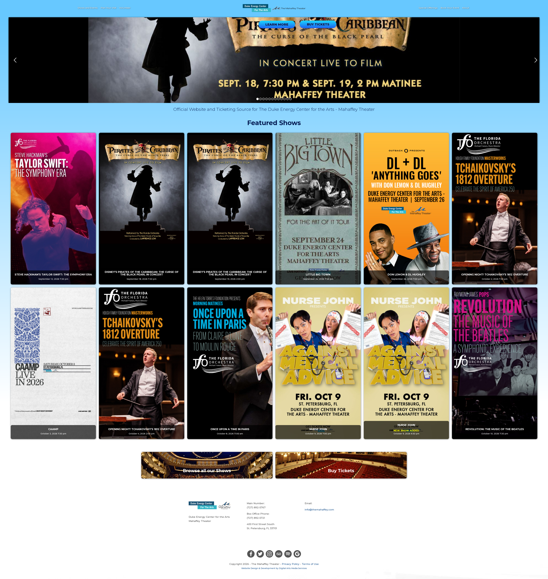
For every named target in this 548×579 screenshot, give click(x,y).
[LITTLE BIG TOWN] (318, 208)
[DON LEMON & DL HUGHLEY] (406, 208)
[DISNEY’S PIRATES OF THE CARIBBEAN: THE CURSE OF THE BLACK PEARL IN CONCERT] (141, 208)
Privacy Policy (290, 564)
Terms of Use (310, 564)
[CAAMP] (53, 363)
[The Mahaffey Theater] (274, 8)
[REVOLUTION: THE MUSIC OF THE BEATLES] (494, 363)
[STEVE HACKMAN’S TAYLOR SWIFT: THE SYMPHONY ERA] (53, 208)
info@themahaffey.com (319, 509)
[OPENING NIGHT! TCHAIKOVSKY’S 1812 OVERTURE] (494, 208)
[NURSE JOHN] (318, 363)
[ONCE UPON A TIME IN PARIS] (229, 363)
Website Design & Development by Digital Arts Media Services (274, 568)
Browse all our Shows (207, 470)
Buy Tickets (341, 470)
